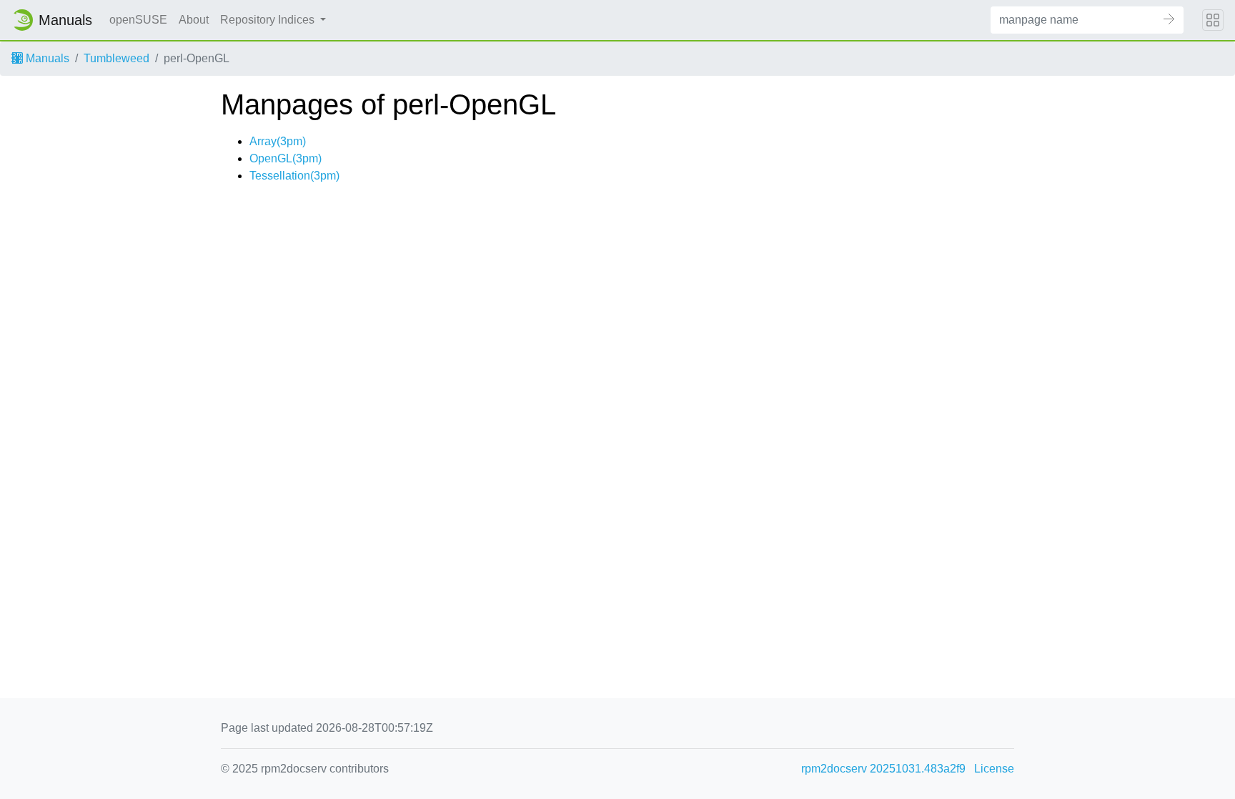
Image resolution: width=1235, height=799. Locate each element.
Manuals (46, 58)
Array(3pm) (277, 141)
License (994, 769)
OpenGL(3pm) (285, 158)
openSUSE (138, 20)
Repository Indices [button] (268, 20)
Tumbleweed (116, 58)
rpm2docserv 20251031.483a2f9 (883, 769)
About (194, 20)
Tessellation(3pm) (294, 176)
